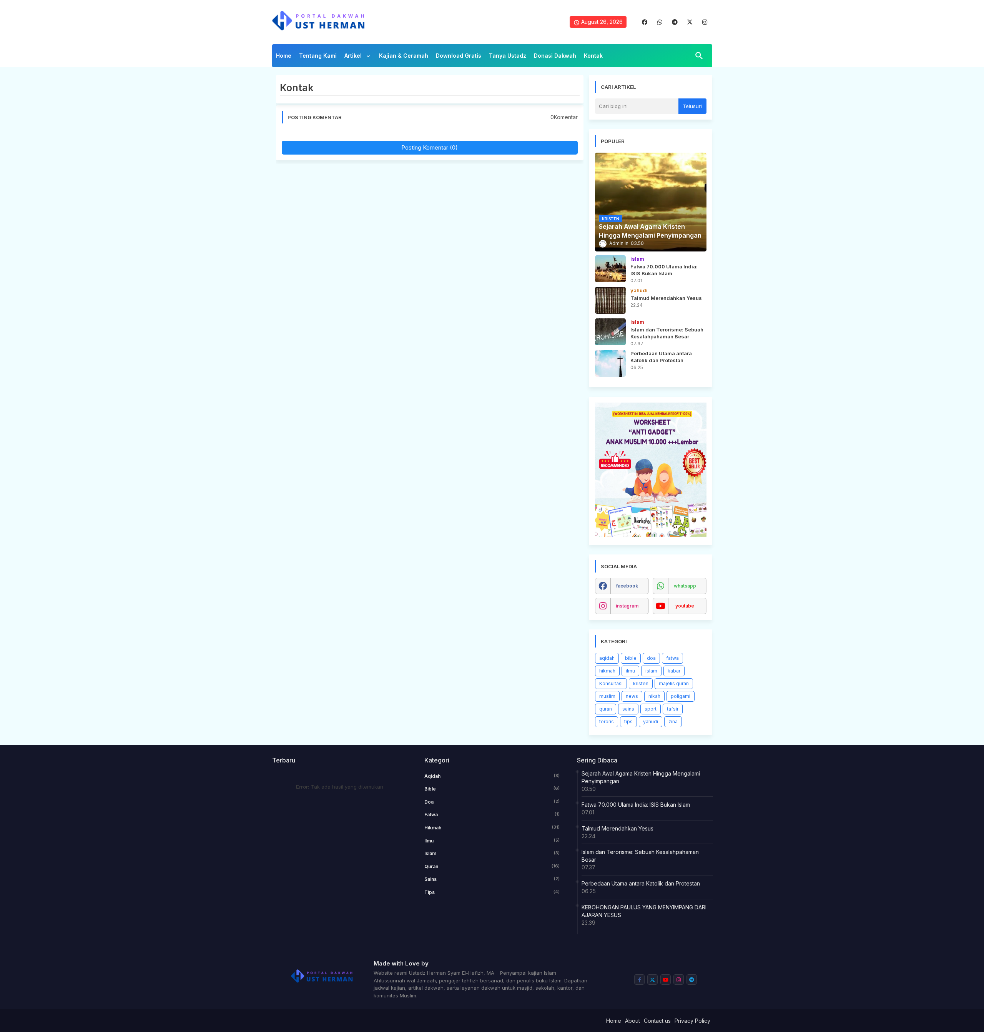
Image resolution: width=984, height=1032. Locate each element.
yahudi (650, 721)
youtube (684, 606)
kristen (640, 683)
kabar (674, 671)
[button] (699, 55)
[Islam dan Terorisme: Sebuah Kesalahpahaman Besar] (610, 331)
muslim (607, 696)
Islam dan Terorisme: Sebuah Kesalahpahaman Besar (640, 856)
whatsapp (685, 586)
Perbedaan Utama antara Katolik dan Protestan (641, 883)
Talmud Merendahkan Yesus (617, 828)
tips (628, 721)
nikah (654, 696)
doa (651, 658)
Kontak (593, 55)
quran (605, 709)
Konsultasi (611, 683)
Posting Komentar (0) (429, 147)
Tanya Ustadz (507, 55)
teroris (606, 721)
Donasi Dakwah (555, 55)
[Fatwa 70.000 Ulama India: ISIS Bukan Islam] (610, 268)
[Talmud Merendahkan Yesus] (610, 300)
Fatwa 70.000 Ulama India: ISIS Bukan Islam (636, 804)
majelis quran (674, 683)
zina (673, 721)
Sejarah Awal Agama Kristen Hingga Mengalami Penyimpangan (641, 777)
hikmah (607, 671)
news (632, 696)
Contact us (657, 1020)
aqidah (607, 658)
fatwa (672, 658)
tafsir (672, 709)
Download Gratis (458, 55)
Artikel (353, 55)
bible (631, 658)
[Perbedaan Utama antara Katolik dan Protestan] (610, 363)
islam (651, 671)
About (632, 1020)
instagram (627, 606)
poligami (680, 696)
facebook (627, 586)
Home (283, 55)
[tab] (283, 57)
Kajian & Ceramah (403, 55)
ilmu (630, 671)
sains (628, 709)
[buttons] (645, 22)
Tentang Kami (318, 55)
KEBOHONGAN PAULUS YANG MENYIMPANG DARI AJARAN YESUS (644, 911)
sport (651, 709)
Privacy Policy (692, 1020)
